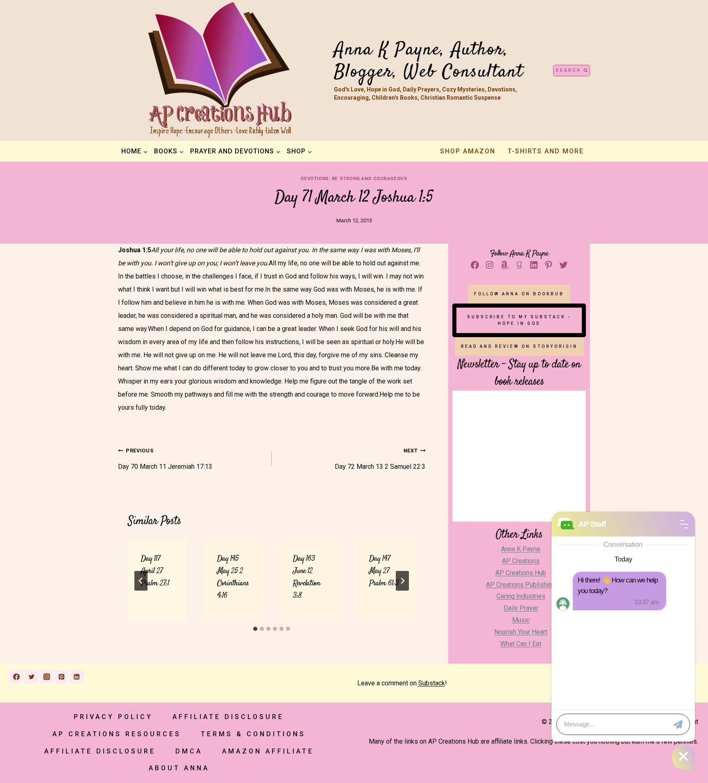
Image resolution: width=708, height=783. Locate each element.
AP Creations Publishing (521, 585)
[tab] (255, 629)
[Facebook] (16, 676)
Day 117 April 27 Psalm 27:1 (155, 571)
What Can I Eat (520, 644)
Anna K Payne (520, 549)
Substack (431, 683)
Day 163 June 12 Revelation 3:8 (306, 577)
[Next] (402, 581)
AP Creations (521, 561)
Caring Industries (521, 596)
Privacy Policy (113, 717)
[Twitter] (31, 676)
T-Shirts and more (546, 151)
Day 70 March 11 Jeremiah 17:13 (165, 458)
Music (521, 620)
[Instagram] (46, 676)
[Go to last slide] (141, 581)
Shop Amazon (467, 151)
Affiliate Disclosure (228, 717)
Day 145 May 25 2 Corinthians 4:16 (233, 577)
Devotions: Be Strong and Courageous (354, 178)
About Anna (179, 768)
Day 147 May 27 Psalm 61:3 (384, 571)
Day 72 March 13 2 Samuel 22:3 (380, 458)
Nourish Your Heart (520, 632)
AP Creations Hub (520, 573)
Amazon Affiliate (268, 751)
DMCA (188, 751)
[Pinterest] (61, 676)
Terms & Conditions (253, 734)
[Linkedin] (76, 676)
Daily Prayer (521, 608)
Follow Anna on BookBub (519, 294)
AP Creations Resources (116, 734)
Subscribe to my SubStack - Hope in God (519, 320)
